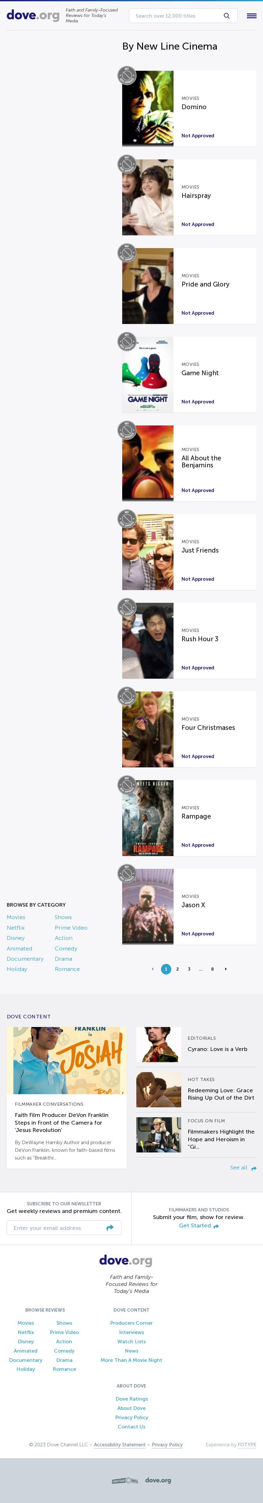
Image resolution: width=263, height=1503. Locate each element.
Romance (67, 969)
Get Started (195, 1226)
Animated (19, 948)
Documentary (25, 959)
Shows (63, 917)
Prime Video (71, 928)
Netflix (16, 928)
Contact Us (131, 1426)
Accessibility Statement (120, 1444)
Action (63, 938)
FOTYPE (247, 1444)
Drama (63, 959)
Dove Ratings (131, 1399)
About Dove (131, 1408)
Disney (16, 938)
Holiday (17, 969)
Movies (16, 917)
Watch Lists (131, 1341)
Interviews (131, 1332)
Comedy (66, 948)
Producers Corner (131, 1323)
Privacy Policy (131, 1417)
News (131, 1351)
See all (239, 1167)
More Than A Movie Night (131, 1360)
